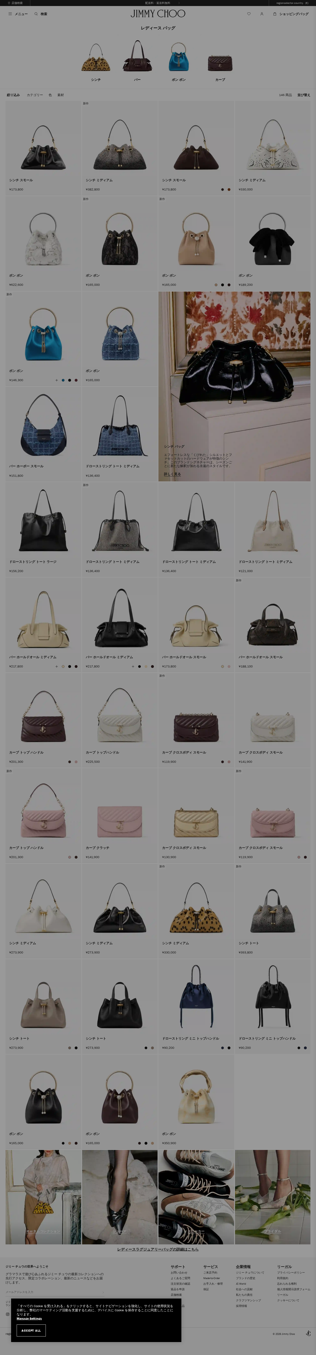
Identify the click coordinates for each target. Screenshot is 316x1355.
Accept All (31, 1330)
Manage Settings (29, 1319)
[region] (96, 1320)
